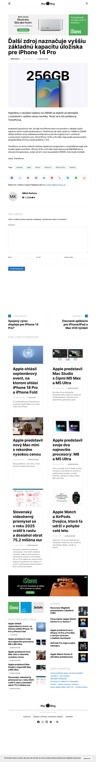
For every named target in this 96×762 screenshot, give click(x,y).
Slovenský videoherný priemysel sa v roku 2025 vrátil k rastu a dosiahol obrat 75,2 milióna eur (27, 526)
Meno (10, 257)
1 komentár (32, 397)
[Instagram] (47, 722)
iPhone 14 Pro (60, 167)
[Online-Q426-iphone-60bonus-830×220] (48, 586)
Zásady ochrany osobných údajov (48, 716)
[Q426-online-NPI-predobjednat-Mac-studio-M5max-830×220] (48, 25)
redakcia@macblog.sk (56, 185)
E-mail (38, 257)
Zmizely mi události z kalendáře (64, 681)
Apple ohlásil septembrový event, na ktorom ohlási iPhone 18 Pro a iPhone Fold (25, 380)
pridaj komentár (43, 59)
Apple (29, 167)
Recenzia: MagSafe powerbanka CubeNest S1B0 (62, 610)
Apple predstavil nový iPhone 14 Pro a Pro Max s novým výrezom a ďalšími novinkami (62, 634)
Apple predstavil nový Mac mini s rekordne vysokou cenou (28, 447)
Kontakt (69, 716)
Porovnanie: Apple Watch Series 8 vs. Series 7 (63, 620)
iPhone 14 (48, 167)
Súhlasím (87, 758)
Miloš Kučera (15, 59)
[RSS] (57, 722)
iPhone (37, 167)
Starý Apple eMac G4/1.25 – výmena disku (69, 687)
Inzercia (26, 716)
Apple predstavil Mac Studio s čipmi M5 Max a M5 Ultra (67, 376)
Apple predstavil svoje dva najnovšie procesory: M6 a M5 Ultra (67, 449)
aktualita (19, 167)
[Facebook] (38, 722)
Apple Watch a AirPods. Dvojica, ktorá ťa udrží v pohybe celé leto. (68, 521)
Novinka (72, 167)
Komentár (12, 225)
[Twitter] (42, 722)
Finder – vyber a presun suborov (64, 684)
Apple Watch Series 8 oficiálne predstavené (61, 655)
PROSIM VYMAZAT (58, 678)
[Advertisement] (48, 292)
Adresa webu (68, 257)
